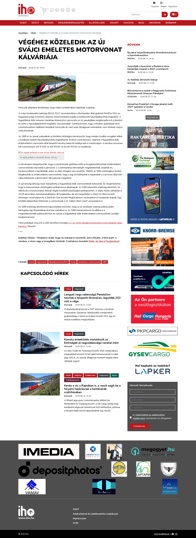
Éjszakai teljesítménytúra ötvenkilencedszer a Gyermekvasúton (151, 54)
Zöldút (114, 22)
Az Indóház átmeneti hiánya (142, 79)
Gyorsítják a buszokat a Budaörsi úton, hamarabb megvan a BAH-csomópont (148, 68)
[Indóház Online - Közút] (52, 9)
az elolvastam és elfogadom (152, 416)
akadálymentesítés (58, 262)
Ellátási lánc (97, 22)
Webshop (170, 22)
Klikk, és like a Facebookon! (104, 241)
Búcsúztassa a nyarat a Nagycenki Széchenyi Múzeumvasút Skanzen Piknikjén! (151, 92)
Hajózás (128, 22)
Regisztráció (173, 6)
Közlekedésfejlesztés (71, 22)
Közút (35, 22)
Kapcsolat (155, 6)
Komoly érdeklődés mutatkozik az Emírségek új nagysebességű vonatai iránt (91, 341)
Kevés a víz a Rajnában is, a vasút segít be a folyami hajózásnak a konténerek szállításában (92, 389)
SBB (104, 262)
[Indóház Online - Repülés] (44, 9)
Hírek (33, 32)
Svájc (73, 262)
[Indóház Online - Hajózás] (68, 9)
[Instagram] (160, 3)
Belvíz (114, 375)
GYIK (75, 523)
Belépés (163, 6)
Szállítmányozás (72, 380)
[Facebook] (153, 3)
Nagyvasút (79, 289)
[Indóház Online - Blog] (57, 9)
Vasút (23, 22)
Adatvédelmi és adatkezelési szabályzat (95, 513)
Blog (141, 22)
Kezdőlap (23, 32)
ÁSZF (76, 509)
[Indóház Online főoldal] (73, 9)
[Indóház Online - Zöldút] (62, 9)
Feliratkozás (139, 426)
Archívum (154, 22)
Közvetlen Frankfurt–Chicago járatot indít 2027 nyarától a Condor (150, 105)
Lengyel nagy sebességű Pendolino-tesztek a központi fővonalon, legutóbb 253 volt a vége (92, 298)
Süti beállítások (162, 534)
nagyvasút (41, 262)
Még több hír (152, 117)
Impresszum (79, 518)
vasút (31, 262)
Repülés (48, 22)
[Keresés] (165, 14)
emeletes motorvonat (89, 262)
